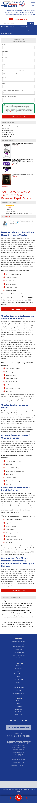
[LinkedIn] (15, 721)
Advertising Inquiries (18, 693)
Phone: (4, 77)
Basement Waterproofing (8, 27)
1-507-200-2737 (18, 742)
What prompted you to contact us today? (13, 90)
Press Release (18, 668)
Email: (4, 84)
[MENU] (33, 3)
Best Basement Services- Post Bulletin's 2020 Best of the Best (22, 144)
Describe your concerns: (9, 96)
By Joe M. (9, 207)
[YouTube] (11, 721)
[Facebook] (22, 721)
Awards (18, 685)
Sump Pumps (18, 649)
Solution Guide (18, 674)
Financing (18, 690)
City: (3, 64)
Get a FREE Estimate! (18, 309)
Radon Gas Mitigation (25, 30)
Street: (4, 58)
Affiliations (18, 682)
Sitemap (18, 791)
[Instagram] (18, 721)
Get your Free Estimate (18, 117)
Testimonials (18, 709)
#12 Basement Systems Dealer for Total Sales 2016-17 (22, 175)
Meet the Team (18, 679)
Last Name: (5, 51)
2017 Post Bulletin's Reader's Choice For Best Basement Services (22, 160)
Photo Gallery (18, 706)
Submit (31, 23)
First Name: (5, 45)
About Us (18, 665)
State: (4, 71)
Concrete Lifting (24, 27)
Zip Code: (22, 71)
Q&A (18, 671)
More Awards (5, 186)
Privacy (18, 112)
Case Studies (18, 712)
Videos (18, 704)
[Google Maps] (26, 721)
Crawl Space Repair (6, 33)
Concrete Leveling (19, 644)
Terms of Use (13, 112)
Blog (18, 677)
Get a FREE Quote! (18, 591)
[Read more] (15, 145)
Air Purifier (18, 658)
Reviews (18, 701)
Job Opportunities (19, 688)
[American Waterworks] (18, 797)
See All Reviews (7, 216)
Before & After (18, 715)
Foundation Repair (6, 30)
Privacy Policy (23, 789)
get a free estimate (18, 727)
